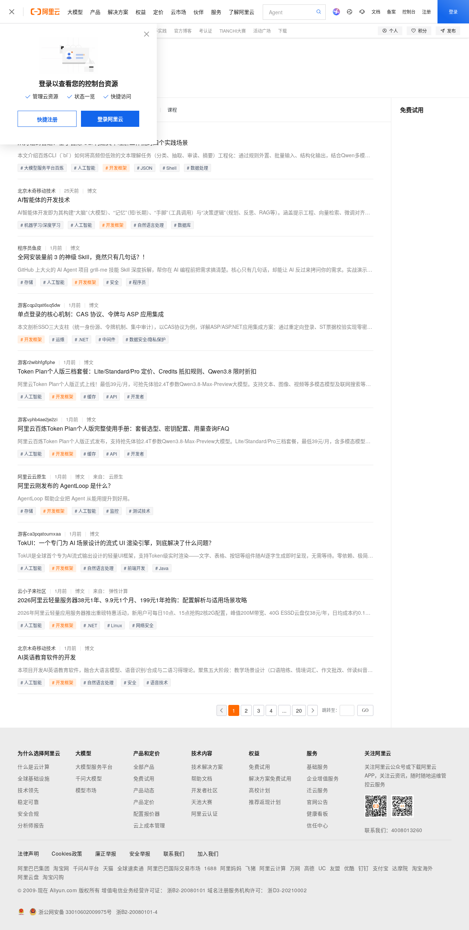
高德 (309, 868)
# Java (162, 568)
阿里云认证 (204, 813)
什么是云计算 (33, 766)
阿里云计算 (272, 868)
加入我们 (208, 853)
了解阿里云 (241, 11)
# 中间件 (107, 339)
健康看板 (317, 813)
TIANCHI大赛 (232, 30)
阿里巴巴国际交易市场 (173, 868)
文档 (376, 11)
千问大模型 (88, 778)
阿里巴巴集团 (33, 868)
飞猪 (250, 868)
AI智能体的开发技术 (44, 199)
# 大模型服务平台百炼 (42, 168)
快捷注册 (47, 119)
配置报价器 (146, 813)
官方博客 (183, 30)
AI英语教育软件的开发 (47, 657)
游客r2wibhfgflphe (36, 362)
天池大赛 (202, 801)
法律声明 (28, 853)
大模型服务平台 (94, 766)
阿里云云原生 (32, 476)
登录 (453, 11)
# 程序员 (137, 282)
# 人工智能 (84, 168)
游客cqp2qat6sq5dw (39, 304)
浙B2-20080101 (186, 890)
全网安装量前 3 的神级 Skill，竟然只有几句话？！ (83, 257)
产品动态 (144, 790)
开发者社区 (204, 790)
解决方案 (118, 11)
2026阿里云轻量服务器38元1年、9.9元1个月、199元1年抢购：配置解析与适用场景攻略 (132, 600)
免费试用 (144, 778)
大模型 (75, 11)
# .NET (81, 339)
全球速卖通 (130, 868)
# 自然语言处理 (149, 225)
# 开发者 (135, 396)
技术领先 (28, 790)
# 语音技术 (157, 682)
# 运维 (58, 339)
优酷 (349, 868)
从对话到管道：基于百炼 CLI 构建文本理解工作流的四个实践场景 (103, 142)
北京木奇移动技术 (37, 190)
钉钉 (363, 868)
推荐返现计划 (265, 801)
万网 (295, 868)
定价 (158, 11)
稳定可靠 (28, 801)
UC (322, 868)
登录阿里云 (110, 118)
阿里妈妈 (230, 868)
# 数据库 (182, 225)
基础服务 (317, 766)
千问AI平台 (86, 868)
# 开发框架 (116, 168)
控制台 (409, 11)
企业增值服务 (323, 778)
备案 (391, 11)
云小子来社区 (32, 590)
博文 (92, 190)
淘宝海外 (422, 868)
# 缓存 (90, 396)
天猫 (108, 868)
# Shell (170, 168)
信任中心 (317, 825)
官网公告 (317, 801)
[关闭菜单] (11, 11)
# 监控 (112, 511)
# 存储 (27, 282)
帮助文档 (202, 778)
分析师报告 (31, 825)
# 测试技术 (139, 511)
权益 (141, 11)
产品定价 (144, 801)
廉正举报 (106, 853)
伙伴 (198, 11)
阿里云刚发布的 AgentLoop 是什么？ (66, 485)
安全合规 (28, 813)
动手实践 (158, 30)
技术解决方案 (207, 766)
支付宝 (381, 868)
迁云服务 (317, 790)
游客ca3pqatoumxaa (39, 533)
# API (111, 396)
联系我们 (174, 853)
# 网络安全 (143, 625)
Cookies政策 (67, 853)
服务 (216, 11)
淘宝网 (61, 868)
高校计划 (259, 790)
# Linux (114, 625)
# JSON (144, 168)
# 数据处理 (197, 168)
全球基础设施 (33, 778)
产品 (95, 11)
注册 (426, 11)
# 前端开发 (134, 568)
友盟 (335, 868)
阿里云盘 (28, 877)
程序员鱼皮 (29, 247)
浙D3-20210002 (287, 890)
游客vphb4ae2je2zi (38, 419)
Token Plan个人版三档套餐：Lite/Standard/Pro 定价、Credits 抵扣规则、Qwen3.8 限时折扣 (137, 371)
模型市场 (86, 790)
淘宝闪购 (53, 877)
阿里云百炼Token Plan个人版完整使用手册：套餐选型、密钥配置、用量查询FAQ (123, 428)
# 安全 (112, 282)
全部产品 (144, 766)
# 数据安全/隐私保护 (146, 339)
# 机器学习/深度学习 (40, 225)
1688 (210, 868)
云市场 (178, 11)
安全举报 (140, 853)
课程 (172, 110)
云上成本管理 (149, 825)
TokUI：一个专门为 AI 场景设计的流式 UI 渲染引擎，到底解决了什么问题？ (116, 542)
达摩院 (400, 868)
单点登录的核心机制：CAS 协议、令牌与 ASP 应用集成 (91, 314)
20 (299, 710)
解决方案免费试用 (270, 778)
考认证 (205, 30)
